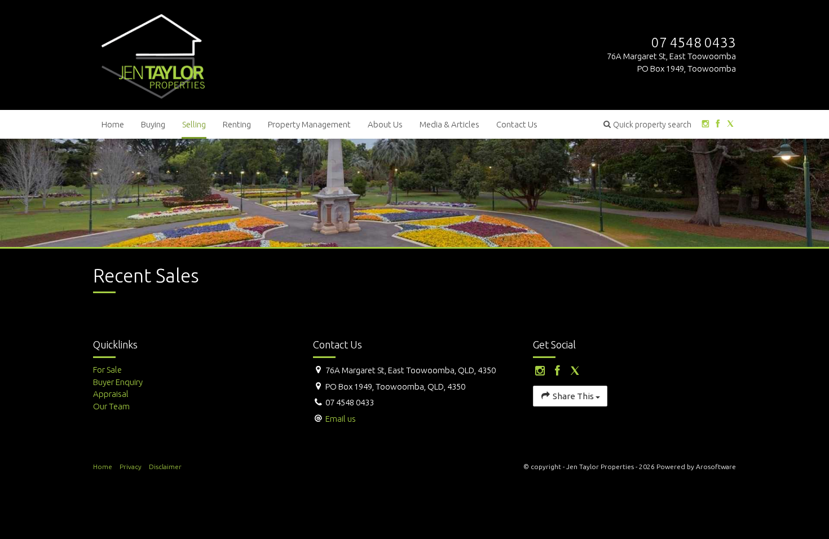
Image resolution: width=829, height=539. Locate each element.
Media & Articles (449, 124)
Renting (237, 124)
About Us (385, 124)
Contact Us (516, 124)
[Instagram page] (705, 124)
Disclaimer (165, 466)
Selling (194, 124)
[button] (647, 124)
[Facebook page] (717, 124)
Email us (340, 418)
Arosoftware (716, 466)
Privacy (131, 466)
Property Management (309, 124)
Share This (573, 396)
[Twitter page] (730, 124)
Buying (153, 124)
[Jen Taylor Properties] (153, 54)
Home (113, 124)
